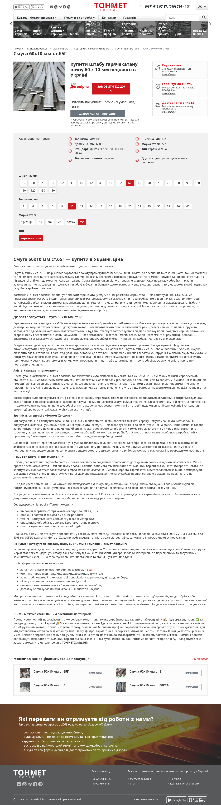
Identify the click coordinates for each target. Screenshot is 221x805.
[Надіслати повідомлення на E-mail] (52, 7)
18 (120, 206)
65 (139, 183)
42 (91, 183)
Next (210, 23)
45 (100, 183)
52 (120, 183)
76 (168, 183)
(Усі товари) (200, 659)
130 (42, 190)
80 (178, 183)
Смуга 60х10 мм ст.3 (145, 671)
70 (149, 183)
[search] (204, 17)
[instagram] (68, 7)
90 (187, 183)
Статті (133, 783)
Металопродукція (140, 779)
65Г (82, 222)
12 (81, 206)
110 (23, 190)
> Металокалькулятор (146, 799)
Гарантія (129, 17)
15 (100, 206)
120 (33, 190)
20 (33, 183)
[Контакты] (141, 6)
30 (52, 183)
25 (42, 183)
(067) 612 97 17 (156, 6)
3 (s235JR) (27, 222)
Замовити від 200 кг (111, 89)
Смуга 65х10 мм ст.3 (49, 685)
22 (139, 206)
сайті (92, 570)
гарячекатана (31, 238)
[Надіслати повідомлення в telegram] (60, 7)
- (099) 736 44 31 (101, 783)
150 (52, 190)
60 (129, 183)
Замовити (95, 673)
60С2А (71, 222)
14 (91, 206)
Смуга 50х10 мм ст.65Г (51, 671)
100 (197, 183)
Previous (11, 23)
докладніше (169, 74)
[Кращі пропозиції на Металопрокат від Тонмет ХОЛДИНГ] (110, 7)
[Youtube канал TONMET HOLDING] (56, 7)
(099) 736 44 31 (180, 6)
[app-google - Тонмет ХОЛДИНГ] (21, 6)
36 (71, 183)
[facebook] (65, 7)
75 (158, 183)
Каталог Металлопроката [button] (36, 17)
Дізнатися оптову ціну (97, 114)
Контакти (109, 17)
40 (81, 183)
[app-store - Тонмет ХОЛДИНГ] (37, 6)
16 (23, 183)
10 (71, 206)
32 (62, 183)
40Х (50, 222)
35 (40, 222)
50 (110, 183)
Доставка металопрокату (184, 783)
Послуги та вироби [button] (78, 17)
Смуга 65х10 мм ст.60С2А (149, 685)
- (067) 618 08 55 (101, 779)
